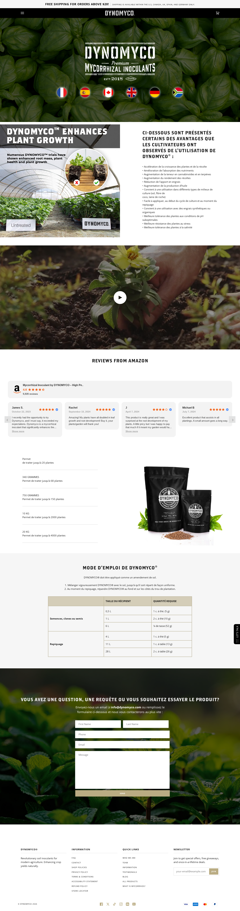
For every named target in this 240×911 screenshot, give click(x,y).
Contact (76, 862)
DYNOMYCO (26, 904)
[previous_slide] (8, 419)
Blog (125, 876)
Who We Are (129, 858)
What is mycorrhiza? (134, 886)
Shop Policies (79, 867)
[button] (75, 431)
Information (130, 867)
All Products (130, 881)
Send (122, 793)
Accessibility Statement (85, 881)
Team (125, 862)
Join (213, 871)
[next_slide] (232, 419)
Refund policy (80, 886)
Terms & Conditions (83, 876)
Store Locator (80, 891)
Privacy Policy (80, 872)
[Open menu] (26, 13)
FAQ (74, 858)
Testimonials (130, 872)
